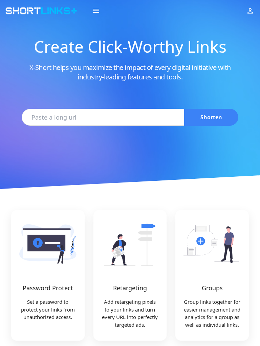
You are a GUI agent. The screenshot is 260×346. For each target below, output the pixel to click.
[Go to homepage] (41, 10)
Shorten (211, 117)
